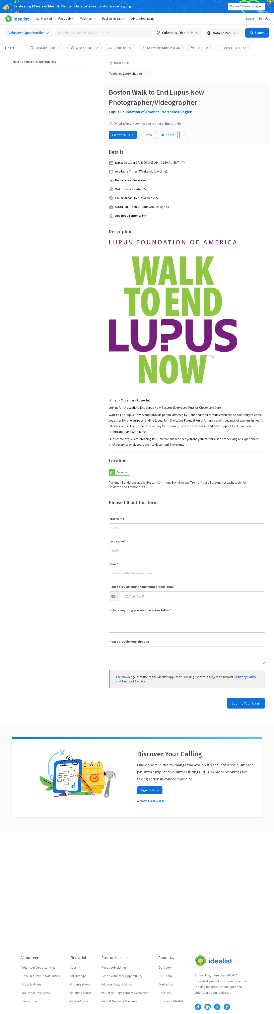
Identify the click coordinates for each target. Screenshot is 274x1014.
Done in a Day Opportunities (40, 976)
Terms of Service (133, 681)
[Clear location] (196, 33)
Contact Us (166, 984)
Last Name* (117, 541)
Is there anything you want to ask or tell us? (140, 610)
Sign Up (263, 19)
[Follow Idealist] (198, 1007)
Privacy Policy (246, 677)
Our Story (165, 967)
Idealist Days (30, 1001)
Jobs (73, 967)
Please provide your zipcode (129, 641)
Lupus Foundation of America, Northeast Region (150, 112)
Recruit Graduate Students (119, 1001)
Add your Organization (116, 984)
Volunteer (86, 19)
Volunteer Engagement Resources (124, 993)
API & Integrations (142, 19)
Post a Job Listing (113, 967)
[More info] (178, 33)
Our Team (165, 976)
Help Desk (165, 993)
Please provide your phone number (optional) (141, 587)
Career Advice (79, 1001)
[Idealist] (17, 18)
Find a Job (64, 19)
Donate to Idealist (171, 1001)
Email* (113, 564)
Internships (78, 976)
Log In (250, 19)
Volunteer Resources (35, 993)
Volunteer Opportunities (38, 967)
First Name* (117, 519)
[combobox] (104, 33)
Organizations (31, 984)
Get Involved (44, 19)
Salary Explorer (80, 993)
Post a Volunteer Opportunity (121, 976)
